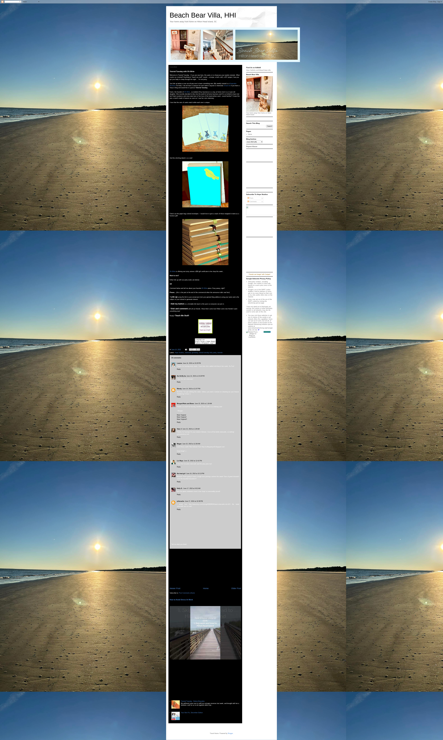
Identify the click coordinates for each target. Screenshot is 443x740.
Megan (179, 444)
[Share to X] (194, 349)
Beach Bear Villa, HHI (203, 15)
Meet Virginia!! (182, 417)
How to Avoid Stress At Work (181, 600)
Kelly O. (180, 488)
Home (206, 588)
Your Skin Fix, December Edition (192, 712)
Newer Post (175, 588)
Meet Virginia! (181, 415)
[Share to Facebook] (197, 349)
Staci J (179, 429)
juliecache (180, 501)
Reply (179, 369)
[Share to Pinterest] (199, 349)
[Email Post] (186, 349)
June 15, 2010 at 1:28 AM (191, 429)
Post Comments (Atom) (187, 593)
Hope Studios (179, 352)
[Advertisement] (205, 568)
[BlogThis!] (192, 349)
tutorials (220, 352)
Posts (251, 198)
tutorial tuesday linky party (207, 352)
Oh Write (187, 92)
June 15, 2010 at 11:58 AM (191, 444)
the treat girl (181, 473)
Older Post (236, 588)
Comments (253, 201)
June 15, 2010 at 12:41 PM (193, 461)
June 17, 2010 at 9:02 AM (191, 488)
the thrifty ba (181, 376)
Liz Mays (180, 461)
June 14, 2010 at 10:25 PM (192, 363)
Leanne (179, 363)
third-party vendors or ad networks (259, 309)
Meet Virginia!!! (182, 419)
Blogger (230, 733)
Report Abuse (251, 146)
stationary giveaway (191, 352)
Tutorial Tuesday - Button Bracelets (193, 701)
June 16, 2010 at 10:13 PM (195, 473)
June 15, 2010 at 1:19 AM (203, 403)
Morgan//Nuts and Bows (185, 403)
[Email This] (190, 349)
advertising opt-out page (256, 303)
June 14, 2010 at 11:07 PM (191, 389)
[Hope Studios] (205, 333)
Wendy (179, 389)
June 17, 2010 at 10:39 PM (194, 501)
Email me (227, 85)
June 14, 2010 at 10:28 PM (196, 376)
